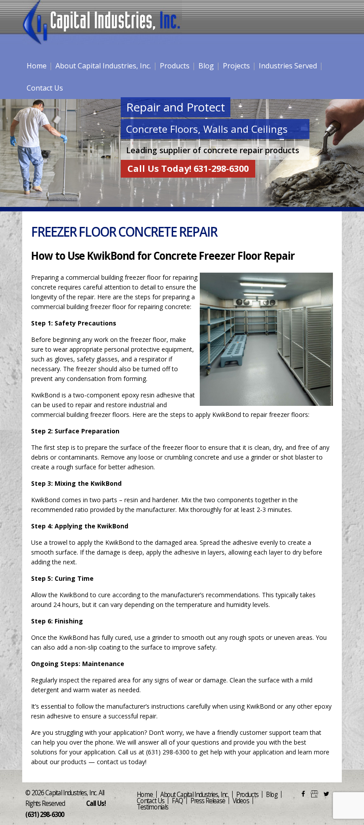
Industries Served (288, 66)
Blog (206, 66)
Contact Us (45, 88)
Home (37, 66)
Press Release (207, 800)
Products (175, 66)
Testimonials (152, 806)
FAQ (177, 800)
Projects (236, 66)
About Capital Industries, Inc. (103, 66)
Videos (241, 800)
